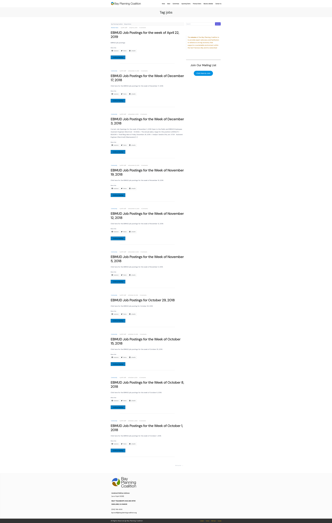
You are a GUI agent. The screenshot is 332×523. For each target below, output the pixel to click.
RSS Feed (213, 521)
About (168, 4)
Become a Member (208, 4)
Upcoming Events (185, 4)
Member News (114, 27)
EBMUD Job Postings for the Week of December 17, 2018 (147, 78)
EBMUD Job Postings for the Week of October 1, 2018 (147, 428)
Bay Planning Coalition (117, 24)
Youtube (219, 521)
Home (163, 4)
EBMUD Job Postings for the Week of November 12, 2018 (147, 215)
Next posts (179, 465)
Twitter (207, 521)
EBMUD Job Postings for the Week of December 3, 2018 (147, 121)
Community (114, 71)
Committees (176, 4)
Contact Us (218, 4)
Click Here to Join (203, 73)
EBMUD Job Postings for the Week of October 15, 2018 (145, 341)
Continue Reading (118, 57)
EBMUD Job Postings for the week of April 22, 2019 (145, 34)
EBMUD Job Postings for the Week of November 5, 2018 (147, 259)
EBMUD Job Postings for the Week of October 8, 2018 (147, 384)
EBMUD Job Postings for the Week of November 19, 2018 (147, 172)
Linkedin (202, 521)
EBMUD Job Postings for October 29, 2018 (143, 300)
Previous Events (197, 4)
